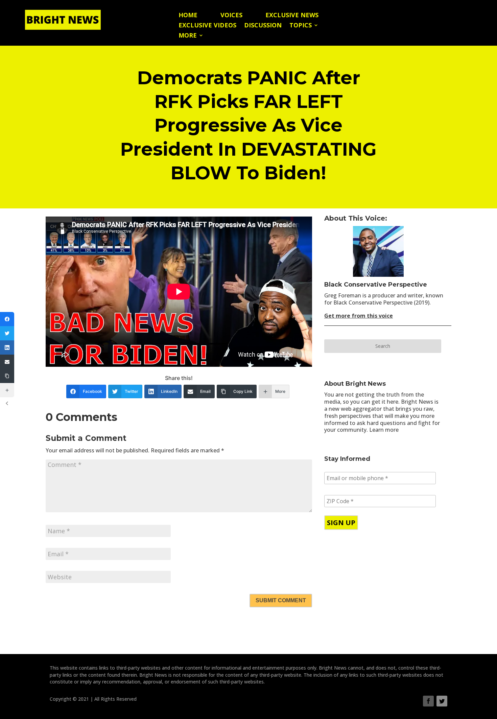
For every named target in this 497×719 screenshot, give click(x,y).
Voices (231, 16)
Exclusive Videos (207, 26)
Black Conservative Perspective (375, 284)
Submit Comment (281, 600)
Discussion (263, 26)
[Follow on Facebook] (428, 701)
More (188, 36)
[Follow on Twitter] (441, 701)
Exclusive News (291, 16)
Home (188, 16)
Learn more (384, 429)
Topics (300, 26)
